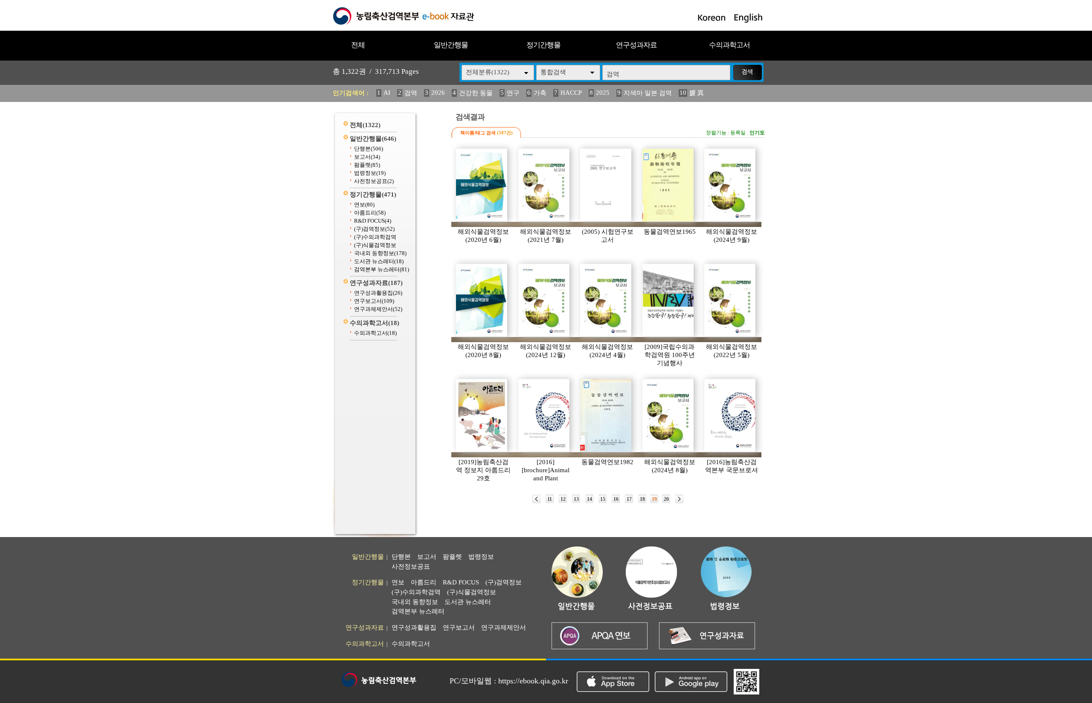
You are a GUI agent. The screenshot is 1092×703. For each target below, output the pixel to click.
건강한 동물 (476, 93)
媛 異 (696, 93)
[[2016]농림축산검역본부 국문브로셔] (730, 415)
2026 (438, 92)
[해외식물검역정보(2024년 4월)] (606, 300)
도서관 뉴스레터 (379, 261)
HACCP (571, 92)
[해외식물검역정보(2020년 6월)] (482, 185)
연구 (513, 93)
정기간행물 (543, 45)
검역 (410, 93)
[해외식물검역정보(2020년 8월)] (482, 300)
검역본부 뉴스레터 (381, 269)
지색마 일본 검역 (648, 93)
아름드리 (370, 212)
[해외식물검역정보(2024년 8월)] (668, 415)
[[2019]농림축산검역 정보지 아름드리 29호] (482, 415)
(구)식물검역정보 (375, 245)
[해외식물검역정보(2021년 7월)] (544, 185)
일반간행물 (451, 45)
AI (386, 92)
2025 (603, 92)
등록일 (738, 133)
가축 (540, 93)
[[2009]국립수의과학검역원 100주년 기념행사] (668, 300)
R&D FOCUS (372, 221)
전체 (358, 45)
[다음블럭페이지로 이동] (679, 499)
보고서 (367, 157)
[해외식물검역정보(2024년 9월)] (730, 185)
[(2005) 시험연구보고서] (606, 185)
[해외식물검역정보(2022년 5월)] (730, 300)
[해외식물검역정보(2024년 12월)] (544, 300)
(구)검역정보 (374, 229)
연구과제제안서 (378, 309)
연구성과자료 (636, 45)
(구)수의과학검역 (375, 237)
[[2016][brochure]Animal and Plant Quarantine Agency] (544, 415)
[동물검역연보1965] (668, 185)
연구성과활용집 (378, 293)
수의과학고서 (729, 45)
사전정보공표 (374, 181)
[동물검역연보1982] (606, 415)
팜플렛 (367, 165)
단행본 (368, 148)
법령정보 (370, 173)
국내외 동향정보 (380, 253)
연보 (364, 204)
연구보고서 (374, 301)
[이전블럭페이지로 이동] (536, 499)
